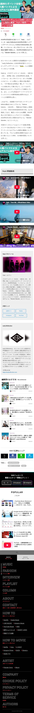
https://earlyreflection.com (10, 372)
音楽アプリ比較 (8, 633)
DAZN (18, 650)
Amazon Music (19, 623)
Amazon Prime (8, 650)
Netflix (6, 647)
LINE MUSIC (8, 623)
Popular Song (8, 667)
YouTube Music (9, 626)
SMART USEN (22, 630)
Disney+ (25, 650)
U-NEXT (19, 647)
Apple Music (15, 620)
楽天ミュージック (9, 630)
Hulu (12, 647)
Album (17, 667)
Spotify (6, 620)
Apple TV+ (7, 654)
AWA (18, 626)
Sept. (23, 466)
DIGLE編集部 (6, 31)
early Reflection (13, 463)
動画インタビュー (14, 466)
